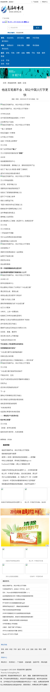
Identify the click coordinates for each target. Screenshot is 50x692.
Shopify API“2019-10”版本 (10, 634)
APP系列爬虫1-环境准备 (10, 624)
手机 (33, 53)
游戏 (2, 64)
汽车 (15, 649)
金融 (23, 53)
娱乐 (19, 649)
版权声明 (36, 662)
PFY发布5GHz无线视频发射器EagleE (14, 603)
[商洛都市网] (12, 13)
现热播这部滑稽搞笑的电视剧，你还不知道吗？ (19, 484)
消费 (18, 53)
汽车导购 (36, 38)
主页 (4, 83)
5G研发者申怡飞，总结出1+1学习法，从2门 (16, 589)
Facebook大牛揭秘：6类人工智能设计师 (16, 464)
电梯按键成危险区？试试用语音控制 (14, 599)
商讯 (40, 649)
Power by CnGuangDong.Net (10, 672)
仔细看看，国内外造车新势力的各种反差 (15, 620)
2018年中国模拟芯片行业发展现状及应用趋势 (16, 613)
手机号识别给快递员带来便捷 (12, 610)
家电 (7, 53)
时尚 (23, 649)
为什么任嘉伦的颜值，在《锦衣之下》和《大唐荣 (19, 477)
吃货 (7, 64)
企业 (2, 60)
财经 (6, 649)
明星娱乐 (10, 45)
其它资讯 (20, 38)
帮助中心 (45, 2)
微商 (43, 53)
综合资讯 (10, 38)
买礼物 (9, 439)
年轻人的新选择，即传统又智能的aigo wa (16, 460)
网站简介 (4, 662)
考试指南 (36, 45)
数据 (2, 56)
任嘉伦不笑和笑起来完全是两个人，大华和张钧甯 (19, 470)
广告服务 (20, 662)
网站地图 (44, 662)
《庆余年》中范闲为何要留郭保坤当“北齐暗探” (19, 480)
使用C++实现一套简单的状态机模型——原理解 (18, 457)
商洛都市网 (19, 33)
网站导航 (4, 645)
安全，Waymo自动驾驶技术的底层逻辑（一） (16, 592)
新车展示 (5, 41)
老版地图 (28, 662)
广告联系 (35, 2)
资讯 (2, 649)
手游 (7, 60)
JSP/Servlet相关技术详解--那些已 (12, 631)
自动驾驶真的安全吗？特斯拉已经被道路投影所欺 (18, 596)
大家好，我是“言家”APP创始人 (12, 627)
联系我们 (12, 662)
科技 (10, 649)
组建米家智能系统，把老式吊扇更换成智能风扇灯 (18, 617)
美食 (36, 649)
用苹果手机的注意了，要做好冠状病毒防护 (16, 606)
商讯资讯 (5, 49)
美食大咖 (20, 45)
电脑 (38, 53)
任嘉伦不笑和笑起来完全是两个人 (11, 502)
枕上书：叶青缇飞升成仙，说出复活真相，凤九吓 (19, 473)
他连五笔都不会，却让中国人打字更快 (15, 450)
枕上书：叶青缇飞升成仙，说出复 (35, 502)
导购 (12, 53)
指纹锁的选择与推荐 (9, 454)
